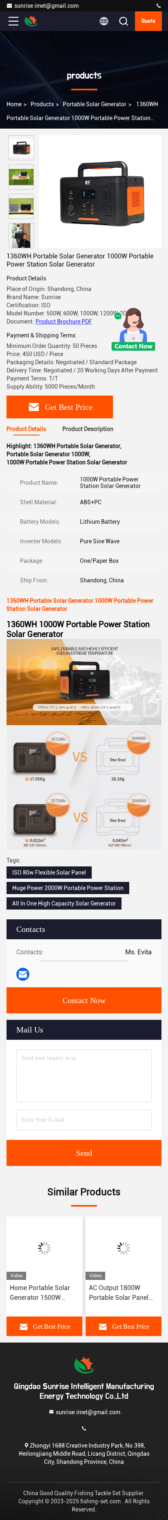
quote (148, 21)
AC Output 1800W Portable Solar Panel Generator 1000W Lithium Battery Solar (119, 1293)
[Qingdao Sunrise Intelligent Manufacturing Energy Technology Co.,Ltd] (158, 6)
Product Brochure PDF (63, 321)
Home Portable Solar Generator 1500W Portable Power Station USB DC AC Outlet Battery (43, 1293)
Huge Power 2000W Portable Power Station (68, 888)
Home (14, 104)
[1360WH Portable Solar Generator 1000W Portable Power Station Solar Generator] (100, 191)
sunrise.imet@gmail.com (46, 5)
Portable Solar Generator (94, 104)
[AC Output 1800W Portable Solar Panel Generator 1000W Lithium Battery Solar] (123, 1248)
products (42, 104)
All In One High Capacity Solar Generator (64, 903)
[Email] (23, 974)
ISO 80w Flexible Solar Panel (49, 872)
